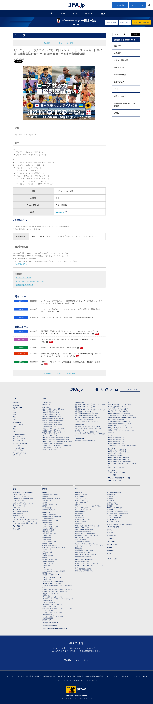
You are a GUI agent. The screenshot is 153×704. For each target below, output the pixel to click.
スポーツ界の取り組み (48, 602)
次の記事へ (71, 43)
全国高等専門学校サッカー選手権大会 (52, 443)
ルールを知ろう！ (112, 475)
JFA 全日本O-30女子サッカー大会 (117, 406)
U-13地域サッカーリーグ (82, 430)
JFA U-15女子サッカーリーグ (116, 419)
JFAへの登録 (120, 5)
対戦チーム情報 (120, 74)
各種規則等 (110, 550)
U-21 (14, 410)
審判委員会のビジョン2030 (49, 494)
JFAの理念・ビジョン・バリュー (77, 660)
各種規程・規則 (111, 502)
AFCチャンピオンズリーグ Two (51, 415)
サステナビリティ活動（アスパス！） (117, 511)
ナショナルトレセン (80, 498)
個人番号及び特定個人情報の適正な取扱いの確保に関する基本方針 (80, 676)
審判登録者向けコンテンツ (49, 504)
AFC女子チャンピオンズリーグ (116, 429)
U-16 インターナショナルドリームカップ (86, 421)
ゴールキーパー (46, 539)
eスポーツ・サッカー (19, 450)
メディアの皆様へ (73, 680)
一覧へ (59, 43)
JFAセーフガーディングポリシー (51, 583)
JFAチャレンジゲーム (19, 502)
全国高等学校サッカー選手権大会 (84, 412)
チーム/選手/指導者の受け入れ (83, 569)
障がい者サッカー (18, 515)
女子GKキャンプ (79, 504)
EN (149, 5)
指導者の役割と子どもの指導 (50, 593)
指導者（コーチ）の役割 (49, 514)
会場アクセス (119, 82)
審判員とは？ (46, 496)
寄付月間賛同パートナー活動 (83, 556)
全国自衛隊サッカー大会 (49, 426)
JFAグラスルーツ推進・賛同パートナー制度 (25, 523)
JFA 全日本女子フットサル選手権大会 (118, 452)
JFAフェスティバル (18, 517)
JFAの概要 (110, 496)
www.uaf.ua (60, 212)
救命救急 (44, 557)
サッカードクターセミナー (49, 559)
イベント (117, 89)
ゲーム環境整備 (79, 513)
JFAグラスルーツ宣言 (19, 494)
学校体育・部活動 (18, 513)
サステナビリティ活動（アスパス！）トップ (87, 526)
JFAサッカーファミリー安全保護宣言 (85, 533)
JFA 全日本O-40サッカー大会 (116, 437)
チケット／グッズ (112, 544)
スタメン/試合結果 (121, 60)
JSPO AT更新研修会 (48, 561)
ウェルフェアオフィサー (49, 606)
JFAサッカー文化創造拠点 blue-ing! (118, 478)
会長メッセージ (111, 494)
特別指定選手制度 (80, 511)
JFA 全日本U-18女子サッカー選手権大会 (119, 414)
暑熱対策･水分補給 (47, 556)
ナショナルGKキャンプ (81, 502)
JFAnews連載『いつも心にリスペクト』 (53, 597)
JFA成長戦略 (110, 500)
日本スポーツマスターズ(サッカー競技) (53, 428)
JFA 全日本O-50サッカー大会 (116, 439)
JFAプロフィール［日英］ (114, 521)
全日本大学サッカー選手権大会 (51, 430)
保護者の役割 (46, 595)
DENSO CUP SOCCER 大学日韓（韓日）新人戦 (55, 439)
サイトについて (10, 676)
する (75, 13)
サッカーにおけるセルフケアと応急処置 (53, 571)
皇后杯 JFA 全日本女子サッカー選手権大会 (119, 404)
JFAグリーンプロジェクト (82, 528)
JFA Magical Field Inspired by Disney (23, 498)
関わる (89, 13)
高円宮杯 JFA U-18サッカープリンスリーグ (87, 408)
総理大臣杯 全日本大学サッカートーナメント (54, 432)
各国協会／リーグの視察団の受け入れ (85, 571)
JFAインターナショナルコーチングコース (54, 547)
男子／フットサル (18, 436)
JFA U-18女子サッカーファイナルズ (118, 412)
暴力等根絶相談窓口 (48, 618)
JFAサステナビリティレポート (83, 552)
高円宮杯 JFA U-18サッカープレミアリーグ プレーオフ (90, 410)
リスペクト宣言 (46, 580)
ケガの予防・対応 (47, 569)
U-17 (14, 416)
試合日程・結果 (111, 22)
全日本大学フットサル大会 (115, 455)
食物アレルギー (46, 565)
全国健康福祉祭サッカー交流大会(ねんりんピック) (122, 445)
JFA (76, 488)
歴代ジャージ (16, 455)
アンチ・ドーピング (48, 563)
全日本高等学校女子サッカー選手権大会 (119, 421)
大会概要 (117, 53)
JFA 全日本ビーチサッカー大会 (116, 472)
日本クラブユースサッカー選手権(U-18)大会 (87, 417)
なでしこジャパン (18, 424)
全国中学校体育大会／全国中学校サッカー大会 (88, 428)
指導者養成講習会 (47, 522)
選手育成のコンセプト (81, 494)
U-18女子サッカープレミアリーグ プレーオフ (120, 415)
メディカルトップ (47, 552)
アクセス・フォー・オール (114, 515)
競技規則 (44, 506)
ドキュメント (111, 538)
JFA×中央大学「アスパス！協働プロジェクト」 (88, 535)
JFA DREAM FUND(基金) (49, 626)
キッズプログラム (18, 509)
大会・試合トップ (47, 402)
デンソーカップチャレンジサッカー (52, 436)
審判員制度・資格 (47, 500)
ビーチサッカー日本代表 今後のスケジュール (29, 281)
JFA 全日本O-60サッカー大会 (116, 441)
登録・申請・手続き (112, 504)
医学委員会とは (46, 573)
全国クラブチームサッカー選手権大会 (52, 420)
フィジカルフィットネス (49, 541)
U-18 (14, 414)
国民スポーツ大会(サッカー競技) (51, 416)
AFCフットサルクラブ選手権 (116, 467)
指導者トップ (46, 512)
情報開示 (109, 506)
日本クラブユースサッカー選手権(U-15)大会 (87, 432)
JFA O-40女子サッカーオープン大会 (118, 408)
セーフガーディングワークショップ (52, 612)
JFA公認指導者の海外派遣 (49, 545)
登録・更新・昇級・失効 (49, 534)
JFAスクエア (16, 508)
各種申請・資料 (46, 535)
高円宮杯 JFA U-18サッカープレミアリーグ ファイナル (90, 404)
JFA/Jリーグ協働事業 (80, 521)
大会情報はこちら (21, 264)
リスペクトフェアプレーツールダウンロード (54, 616)
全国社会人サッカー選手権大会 (51, 422)
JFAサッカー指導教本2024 (49, 528)
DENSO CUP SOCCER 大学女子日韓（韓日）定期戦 (57, 441)
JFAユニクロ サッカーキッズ (21, 496)
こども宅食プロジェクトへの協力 (84, 551)
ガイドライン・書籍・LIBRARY (51, 575)
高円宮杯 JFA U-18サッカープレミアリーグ (87, 406)
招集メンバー (119, 67)
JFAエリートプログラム (81, 500)
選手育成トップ (79, 492)
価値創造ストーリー (112, 510)
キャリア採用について (88, 680)
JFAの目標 (110, 498)
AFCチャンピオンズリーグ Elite (51, 413)
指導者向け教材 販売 (48, 530)
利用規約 (38, 676)
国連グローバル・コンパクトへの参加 (85, 554)
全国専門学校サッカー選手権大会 (51, 447)
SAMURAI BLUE (17, 407)
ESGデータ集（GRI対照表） (115, 508)
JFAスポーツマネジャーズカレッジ (84, 543)
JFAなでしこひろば (18, 500)
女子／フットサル (18, 440)
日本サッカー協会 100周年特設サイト (117, 513)
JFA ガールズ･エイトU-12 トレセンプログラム (88, 506)
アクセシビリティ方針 (25, 676)
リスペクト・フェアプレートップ (51, 578)
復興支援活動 (78, 549)
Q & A (109, 553)
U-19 (14, 412)
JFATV (116, 113)
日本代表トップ (17, 402)
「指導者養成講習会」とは (49, 518)
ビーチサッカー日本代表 (23, 278)
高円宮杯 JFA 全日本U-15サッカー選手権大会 (87, 426)
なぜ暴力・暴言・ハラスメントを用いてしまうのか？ (57, 589)
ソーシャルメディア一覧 (130, 390)
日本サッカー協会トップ (114, 492)
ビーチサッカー (17, 445)
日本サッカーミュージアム (115, 481)
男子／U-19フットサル (19, 438)
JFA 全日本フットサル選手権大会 (117, 450)
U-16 (14, 418)
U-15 (14, 419)
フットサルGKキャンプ (81, 508)
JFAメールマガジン (112, 559)
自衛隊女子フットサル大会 (115, 454)
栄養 (43, 567)
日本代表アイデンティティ (20, 453)
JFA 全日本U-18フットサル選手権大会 (118, 457)
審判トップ (45, 492)
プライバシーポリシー (112, 676)
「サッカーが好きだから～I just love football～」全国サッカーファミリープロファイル (26, 520)
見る (63, 13)
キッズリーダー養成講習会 (20, 511)
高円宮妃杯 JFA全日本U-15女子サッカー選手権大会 (122, 417)
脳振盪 (44, 554)
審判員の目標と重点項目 (49, 510)
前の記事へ (47, 43)
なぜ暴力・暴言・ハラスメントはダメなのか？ (55, 591)
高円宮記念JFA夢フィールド (82, 519)
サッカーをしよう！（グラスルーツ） (23, 492)
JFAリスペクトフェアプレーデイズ (52, 604)
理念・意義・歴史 (47, 532)
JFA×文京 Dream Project (114, 517)
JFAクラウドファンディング (50, 623)
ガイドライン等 (46, 549)
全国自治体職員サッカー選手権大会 (52, 424)
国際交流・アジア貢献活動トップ (84, 559)
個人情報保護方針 (49, 676)
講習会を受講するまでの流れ (50, 520)
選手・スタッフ (125, 22)
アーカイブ (59, 680)
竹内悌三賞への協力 (80, 539)
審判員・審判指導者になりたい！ (51, 498)
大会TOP (117, 46)
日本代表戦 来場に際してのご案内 (124, 104)
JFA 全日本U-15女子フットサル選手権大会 (119, 461)
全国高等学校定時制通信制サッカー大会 (86, 415)
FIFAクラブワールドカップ (49, 449)
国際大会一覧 (46, 404)
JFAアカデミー (79, 515)
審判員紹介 (45, 502)
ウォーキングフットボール (20, 506)
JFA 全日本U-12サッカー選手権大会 (85, 440)
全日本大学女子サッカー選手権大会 (117, 410)
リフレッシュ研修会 (48, 524)
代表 (50, 13)
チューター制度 (46, 537)
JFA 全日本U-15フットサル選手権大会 (118, 459)
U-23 (14, 409)
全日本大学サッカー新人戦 (49, 434)
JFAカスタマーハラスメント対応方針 (135, 676)
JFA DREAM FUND (112, 519)
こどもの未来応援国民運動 (82, 541)
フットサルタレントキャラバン (83, 510)
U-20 (14, 426)
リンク (109, 556)
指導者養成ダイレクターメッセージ (52, 516)
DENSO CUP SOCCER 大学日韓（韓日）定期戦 (55, 437)
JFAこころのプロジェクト (82, 537)
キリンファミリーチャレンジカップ (23, 504)
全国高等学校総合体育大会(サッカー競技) (86, 414)
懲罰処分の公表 (46, 620)
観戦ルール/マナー (121, 96)
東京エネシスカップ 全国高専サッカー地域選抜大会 (56, 445)
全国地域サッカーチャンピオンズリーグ (53, 418)
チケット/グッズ (137, 5)
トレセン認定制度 (80, 496)
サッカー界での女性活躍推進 (83, 531)
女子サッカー (111, 530)
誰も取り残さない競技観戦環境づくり (85, 529)
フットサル (110, 533)
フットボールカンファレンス (50, 526)
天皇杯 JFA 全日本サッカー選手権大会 (53, 409)
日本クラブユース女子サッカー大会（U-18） (120, 427)
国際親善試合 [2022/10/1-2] (24, 285)
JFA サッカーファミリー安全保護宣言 (52, 581)
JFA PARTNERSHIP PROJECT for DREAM (54, 628)
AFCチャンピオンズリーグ (49, 411)
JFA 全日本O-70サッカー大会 (116, 443)
